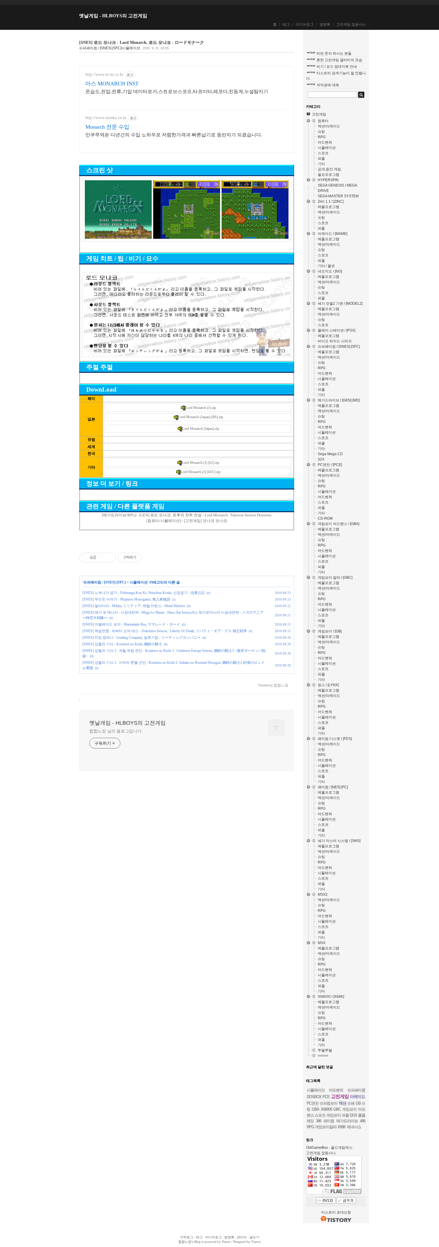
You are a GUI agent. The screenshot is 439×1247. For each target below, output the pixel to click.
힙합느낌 (184, 1241)
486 (362, 1121)
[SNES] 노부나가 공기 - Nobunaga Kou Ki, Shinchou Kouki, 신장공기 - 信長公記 (143, 593)
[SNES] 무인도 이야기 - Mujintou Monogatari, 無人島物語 (126, 599)
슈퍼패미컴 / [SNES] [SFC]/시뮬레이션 (109, 48)
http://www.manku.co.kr (106, 118)
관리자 (242, 1237)
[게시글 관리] (109, 557)
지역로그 (186, 1237)
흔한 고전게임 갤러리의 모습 (339, 60)
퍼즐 (345, 1115)
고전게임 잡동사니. (321, 1153)
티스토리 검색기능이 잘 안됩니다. (336, 76)
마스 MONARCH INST (112, 84)
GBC (337, 1109)
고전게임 (340, 1096)
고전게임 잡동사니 (351, 24)
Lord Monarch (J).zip (200, 408)
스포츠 (320, 1115)
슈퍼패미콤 (356, 1090)
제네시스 (354, 1127)
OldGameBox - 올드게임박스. (329, 1148)
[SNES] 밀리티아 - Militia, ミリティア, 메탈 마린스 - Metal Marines (133, 606)
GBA (315, 1109)
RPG (310, 1127)
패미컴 (328, 1121)
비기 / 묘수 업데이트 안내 (337, 66)
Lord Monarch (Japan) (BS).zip (200, 417)
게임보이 (333, 1115)
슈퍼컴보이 (328, 1103)
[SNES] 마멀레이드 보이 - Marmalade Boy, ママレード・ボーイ (131, 624)
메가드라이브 (347, 1121)
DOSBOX (314, 1096)
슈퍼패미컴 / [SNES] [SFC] (104, 582)
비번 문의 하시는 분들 (334, 53)
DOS (353, 1115)
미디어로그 (305, 24)
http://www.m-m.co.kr (104, 74)
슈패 (350, 1103)
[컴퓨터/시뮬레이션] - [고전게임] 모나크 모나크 (186, 520)
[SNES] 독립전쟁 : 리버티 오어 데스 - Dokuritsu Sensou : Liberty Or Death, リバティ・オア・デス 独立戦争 (164, 631)
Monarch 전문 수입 (107, 127)
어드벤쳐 (336, 1090)
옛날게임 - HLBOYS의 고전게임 (113, 15)
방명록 (325, 24)
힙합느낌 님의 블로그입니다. (116, 731)
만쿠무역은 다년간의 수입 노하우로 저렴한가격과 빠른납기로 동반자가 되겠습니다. (173, 134)
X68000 (326, 1109)
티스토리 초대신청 (336, 1212)
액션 (342, 1103)
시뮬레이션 (139, 582)
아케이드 (357, 1096)
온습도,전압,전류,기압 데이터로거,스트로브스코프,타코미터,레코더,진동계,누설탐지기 (176, 91)
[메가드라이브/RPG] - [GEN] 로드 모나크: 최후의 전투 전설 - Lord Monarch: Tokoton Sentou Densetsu (186, 515)
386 (318, 1121)
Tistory (256, 1241)
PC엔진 (313, 1103)
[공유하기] (101, 557)
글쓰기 (254, 1237)
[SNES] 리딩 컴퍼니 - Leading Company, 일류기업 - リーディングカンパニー (141, 637)
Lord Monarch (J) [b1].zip (200, 463)
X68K (341, 1127)
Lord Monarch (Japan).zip (200, 429)
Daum (226, 1241)
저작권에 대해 (328, 85)
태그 (286, 24)
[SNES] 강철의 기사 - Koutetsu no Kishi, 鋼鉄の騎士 (122, 644)
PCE (326, 1096)
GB (358, 1103)
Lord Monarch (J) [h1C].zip (200, 472)
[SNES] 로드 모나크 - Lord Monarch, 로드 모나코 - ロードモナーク (141, 42)
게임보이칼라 (326, 1127)
